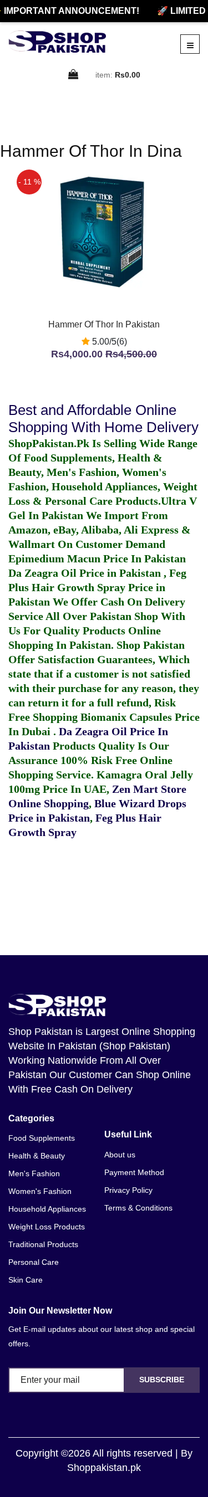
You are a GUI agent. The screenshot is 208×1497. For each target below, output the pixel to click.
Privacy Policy (128, 1190)
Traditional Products (43, 1244)
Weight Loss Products (46, 1226)
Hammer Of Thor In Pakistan (104, 324)
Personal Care (33, 1262)
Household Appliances (47, 1208)
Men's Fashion (34, 1173)
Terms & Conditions (138, 1207)
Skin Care (25, 1279)
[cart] (73, 75)
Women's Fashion (40, 1191)
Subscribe (161, 1379)
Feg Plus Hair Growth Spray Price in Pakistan (97, 587)
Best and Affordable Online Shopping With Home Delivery (103, 418)
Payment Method (134, 1172)
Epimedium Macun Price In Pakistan (97, 558)
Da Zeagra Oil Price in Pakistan (86, 573)
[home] (57, 41)
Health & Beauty (36, 1155)
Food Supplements (41, 1138)
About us (119, 1154)
